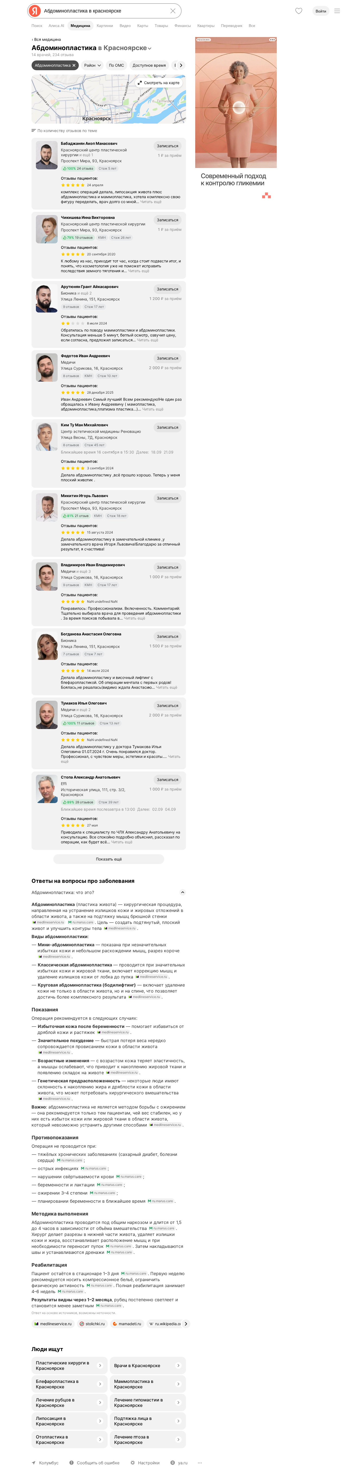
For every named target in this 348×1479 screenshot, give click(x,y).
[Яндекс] (35, 11)
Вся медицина (47, 39)
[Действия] (185, 40)
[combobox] (103, 11)
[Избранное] (299, 11)
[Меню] (337, 10)
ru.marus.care (83, 922)
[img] (73, 185)
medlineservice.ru (50, 922)
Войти (321, 11)
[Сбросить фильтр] (74, 65)
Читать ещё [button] (150, 201)
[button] (66, 131)
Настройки (149, 1462)
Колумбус (48, 1462)
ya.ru (183, 1462)
